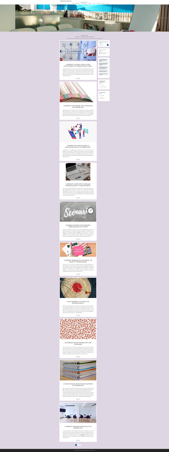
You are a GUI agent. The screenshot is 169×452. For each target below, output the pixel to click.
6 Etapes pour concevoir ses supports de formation (78, 384)
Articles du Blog (83, 3)
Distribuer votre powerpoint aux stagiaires (78, 343)
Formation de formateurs (65, 1)
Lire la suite (78, 78)
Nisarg (94, 450)
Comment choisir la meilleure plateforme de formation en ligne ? (78, 65)
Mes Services (89, 3)
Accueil (73, 3)
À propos (103, 3)
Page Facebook (102, 49)
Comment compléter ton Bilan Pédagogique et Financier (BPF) (78, 184)
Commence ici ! (78, 3)
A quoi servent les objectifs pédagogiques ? (78, 302)
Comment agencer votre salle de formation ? (78, 427)
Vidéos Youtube (99, 3)
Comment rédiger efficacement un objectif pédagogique (78, 261)
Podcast (94, 3)
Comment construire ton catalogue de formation (78, 106)
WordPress (87, 450)
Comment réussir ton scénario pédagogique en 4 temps (78, 226)
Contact (108, 3)
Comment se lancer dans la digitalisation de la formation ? (78, 146)
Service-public (102, 95)
